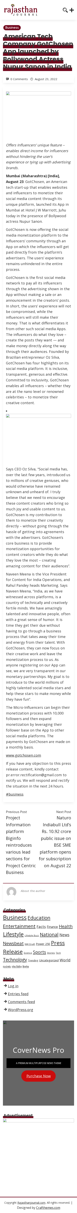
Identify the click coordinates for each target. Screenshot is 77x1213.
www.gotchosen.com (23, 755)
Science (28, 952)
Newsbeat (13, 943)
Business (12, 27)
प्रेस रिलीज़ (17, 966)
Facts (41, 926)
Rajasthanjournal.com (31, 1202)
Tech (58, 952)
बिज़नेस (26, 966)
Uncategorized (49, 960)
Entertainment (19, 926)
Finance (52, 927)
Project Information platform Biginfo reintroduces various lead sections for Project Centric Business (21, 845)
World (65, 960)
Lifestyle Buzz (32, 935)
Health (66, 926)
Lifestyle (13, 934)
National (49, 934)
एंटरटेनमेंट (7, 966)
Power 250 (43, 944)
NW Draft (30, 944)
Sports (39, 952)
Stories (51, 952)
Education (39, 917)
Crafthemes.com (48, 1207)
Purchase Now (38, 1076)
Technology (15, 959)
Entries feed (18, 993)
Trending (33, 960)
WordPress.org (20, 1009)
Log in (13, 986)
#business (14, 794)
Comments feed (21, 1001)
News (64, 934)
